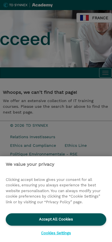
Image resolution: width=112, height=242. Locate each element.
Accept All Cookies (56, 219)
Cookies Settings (56, 233)
